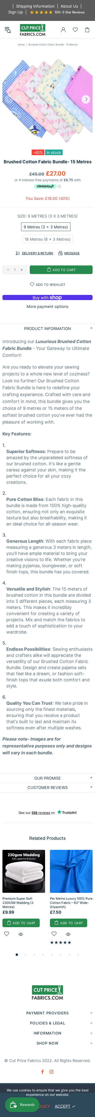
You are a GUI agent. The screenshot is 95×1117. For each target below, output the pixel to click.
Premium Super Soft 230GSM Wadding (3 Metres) (17, 902)
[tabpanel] (24, 899)
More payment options (47, 306)
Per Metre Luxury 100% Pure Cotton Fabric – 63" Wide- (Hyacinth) (71, 902)
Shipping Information (35, 6)
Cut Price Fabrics (33, 30)
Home (21, 44)
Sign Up (15, 12)
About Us (69, 6)
